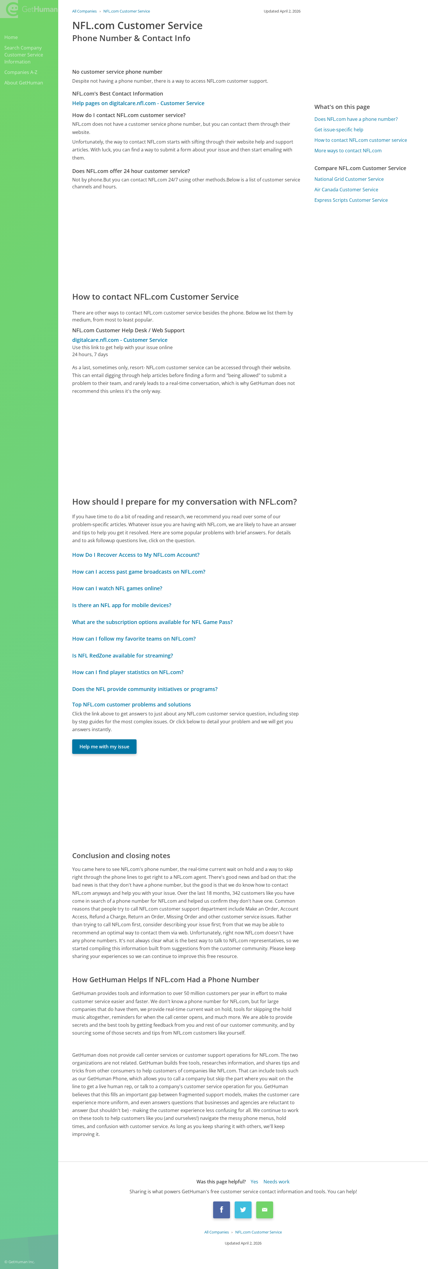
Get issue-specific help (338, 129)
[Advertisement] (186, 240)
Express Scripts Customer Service (351, 200)
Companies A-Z (20, 72)
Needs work (276, 1181)
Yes (254, 1181)
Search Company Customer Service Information (23, 55)
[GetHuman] (29, 9)
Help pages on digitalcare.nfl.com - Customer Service (138, 103)
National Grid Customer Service (349, 179)
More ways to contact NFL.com (348, 150)
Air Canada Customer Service (346, 189)
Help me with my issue (104, 746)
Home (11, 37)
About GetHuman (23, 82)
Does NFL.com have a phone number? (356, 119)
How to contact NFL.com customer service (360, 140)
